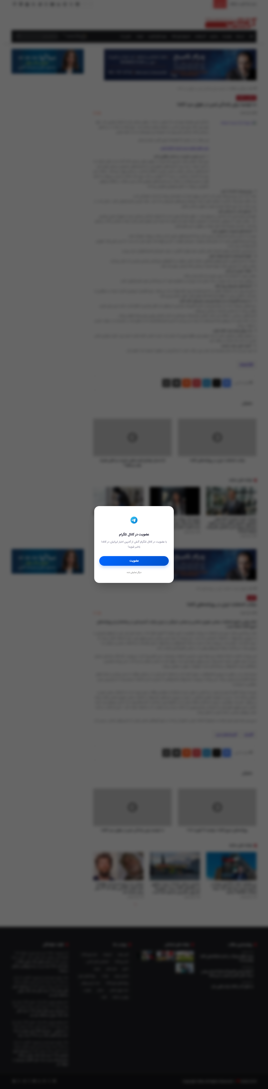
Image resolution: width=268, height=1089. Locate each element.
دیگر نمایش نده (134, 573)
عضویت (134, 560)
